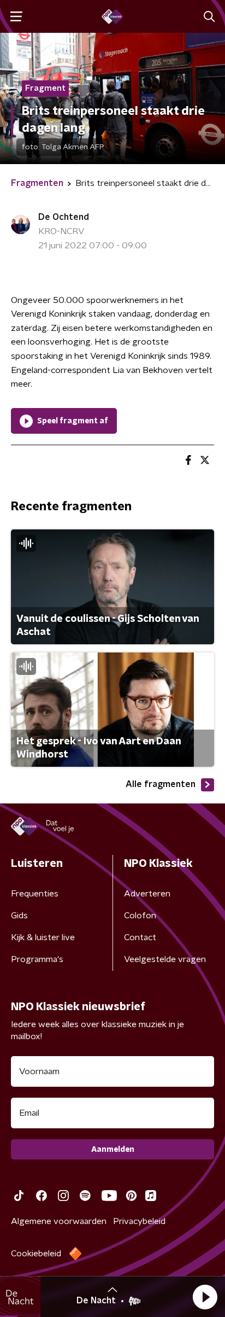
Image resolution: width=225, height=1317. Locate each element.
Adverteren (147, 893)
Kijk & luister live (43, 937)
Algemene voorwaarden (58, 1221)
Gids (19, 915)
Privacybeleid (139, 1221)
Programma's (37, 959)
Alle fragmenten (161, 784)
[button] (204, 1296)
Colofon (140, 915)
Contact (140, 937)
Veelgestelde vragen (165, 959)
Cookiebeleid (36, 1253)
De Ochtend (63, 217)
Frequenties (34, 893)
